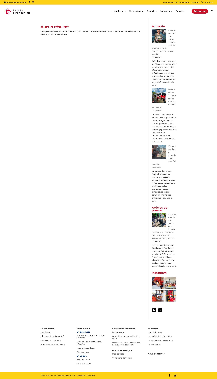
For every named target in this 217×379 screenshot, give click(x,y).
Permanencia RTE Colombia (176, 3)
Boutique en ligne (122, 350)
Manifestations (83, 359)
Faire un (116, 332)
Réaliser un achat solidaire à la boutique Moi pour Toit (126, 343)
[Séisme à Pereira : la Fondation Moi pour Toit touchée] (159, 152)
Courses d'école (83, 363)
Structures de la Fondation (53, 344)
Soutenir (150, 11)
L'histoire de (52, 336)
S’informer (165, 11)
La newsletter (154, 344)
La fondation (117, 11)
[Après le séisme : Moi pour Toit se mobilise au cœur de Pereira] (159, 96)
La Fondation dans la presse (161, 340)
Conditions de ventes (122, 358)
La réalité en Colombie (51, 340)
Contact (179, 11)
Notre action (135, 11)
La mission (45, 332)
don (122, 332)
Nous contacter (156, 354)
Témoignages (82, 352)
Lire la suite (157, 141)
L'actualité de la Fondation (160, 336)
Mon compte (118, 354)
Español (195, 3)
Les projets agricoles (85, 348)
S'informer (153, 329)
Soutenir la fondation (123, 329)
